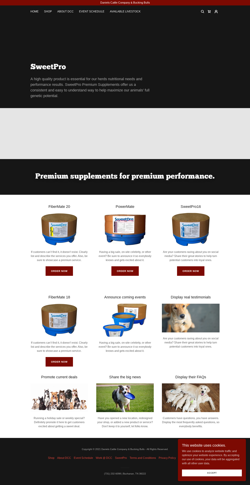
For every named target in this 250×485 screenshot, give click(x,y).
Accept (212, 473)
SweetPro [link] (121, 457)
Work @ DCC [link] (104, 457)
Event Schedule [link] (91, 11)
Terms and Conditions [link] (143, 457)
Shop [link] (48, 11)
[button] (216, 11)
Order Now (59, 271)
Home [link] (34, 11)
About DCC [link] (65, 11)
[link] (209, 11)
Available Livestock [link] (125, 11)
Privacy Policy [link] (167, 457)
